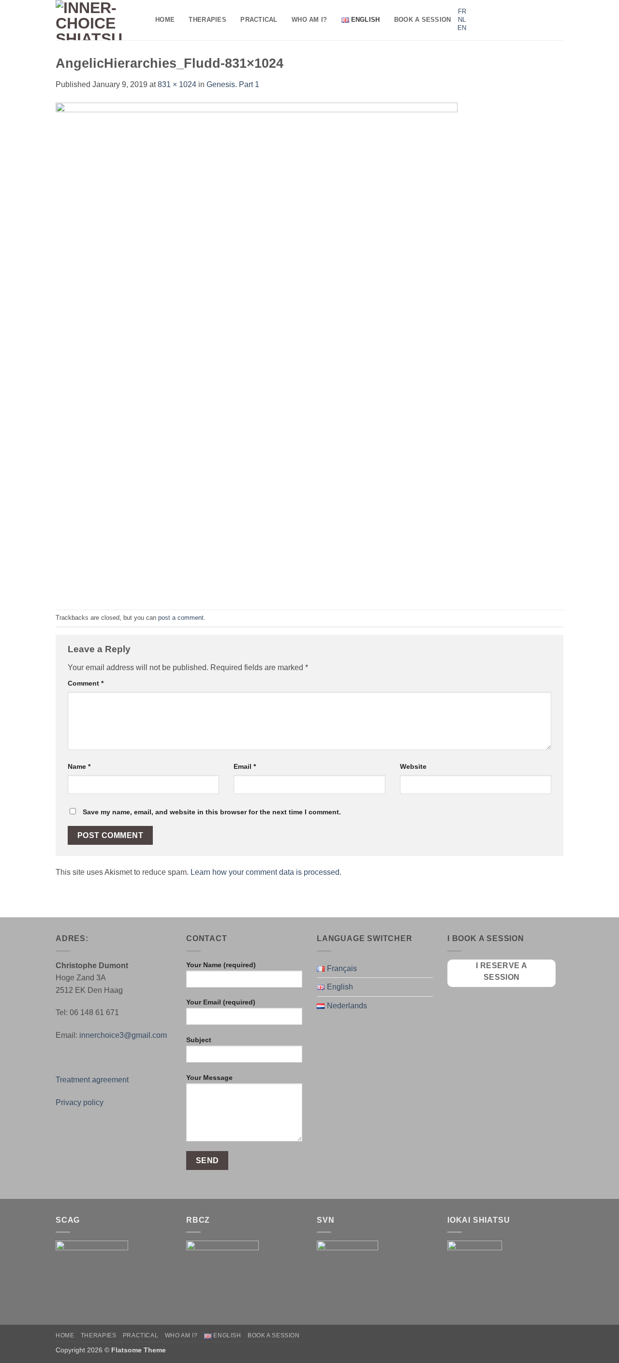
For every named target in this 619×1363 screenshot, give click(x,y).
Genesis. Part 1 (232, 84)
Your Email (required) (220, 1002)
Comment (85, 683)
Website (413, 766)
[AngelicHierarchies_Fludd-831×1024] (256, 349)
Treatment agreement (92, 1080)
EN (461, 27)
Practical (258, 19)
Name (79, 766)
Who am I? (309, 19)
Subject (198, 1040)
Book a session (422, 19)
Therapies (207, 19)
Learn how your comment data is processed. (266, 872)
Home (165, 19)
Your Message (209, 1077)
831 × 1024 (177, 84)
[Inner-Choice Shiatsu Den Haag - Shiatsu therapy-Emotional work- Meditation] (98, 20)
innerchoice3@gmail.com (123, 1035)
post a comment (181, 617)
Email (245, 766)
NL (462, 19)
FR (462, 11)
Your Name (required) (221, 965)
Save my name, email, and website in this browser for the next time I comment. (212, 812)
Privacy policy (79, 1102)
